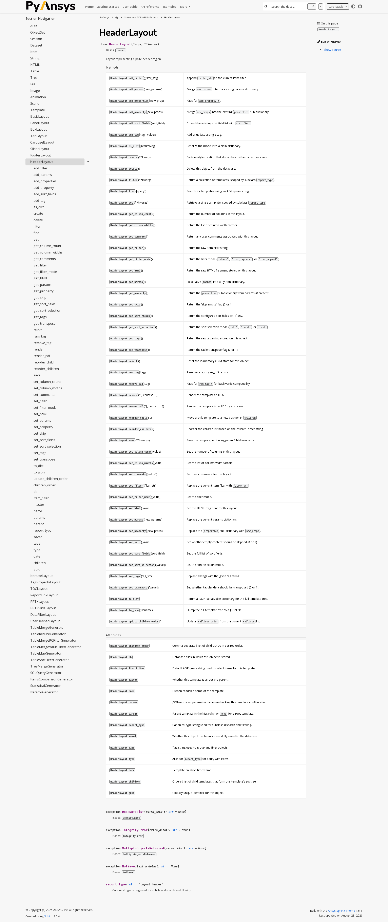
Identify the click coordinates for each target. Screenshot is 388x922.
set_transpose (44, 459)
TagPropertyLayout (45, 582)
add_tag (39, 200)
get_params (43, 284)
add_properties (45, 181)
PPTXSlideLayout (43, 608)
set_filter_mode (45, 407)
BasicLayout (39, 116)
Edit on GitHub (330, 41)
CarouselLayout (42, 142)
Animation (38, 97)
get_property (44, 291)
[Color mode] (353, 6)
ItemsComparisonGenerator (51, 679)
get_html (40, 278)
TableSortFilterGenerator (49, 660)
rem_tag (40, 336)
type (37, 550)
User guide (129, 6)
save (37, 375)
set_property (43, 427)
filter (37, 226)
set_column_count (47, 381)
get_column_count (47, 246)
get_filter (40, 265)
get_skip (40, 297)
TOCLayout (38, 588)
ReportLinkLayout (44, 595)
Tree (34, 77)
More (184, 6)
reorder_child (44, 362)
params (39, 517)
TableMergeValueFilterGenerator (55, 647)
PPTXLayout (39, 601)
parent (39, 524)
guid (37, 569)
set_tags (40, 453)
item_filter (41, 498)
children (40, 563)
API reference (150, 6)
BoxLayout (38, 129)
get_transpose (45, 323)
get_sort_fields (45, 304)
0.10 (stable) (337, 6)
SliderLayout (39, 149)
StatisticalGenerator (45, 685)
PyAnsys (104, 17)
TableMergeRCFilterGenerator (53, 640)
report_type (43, 530)
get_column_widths (48, 252)
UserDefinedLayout (45, 621)
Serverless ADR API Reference (141, 17)
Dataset (36, 45)
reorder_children (46, 368)
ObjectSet (37, 32)
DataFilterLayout (43, 614)
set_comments (44, 394)
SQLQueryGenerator (45, 673)
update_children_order (51, 478)
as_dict (39, 207)
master (39, 504)
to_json (39, 472)
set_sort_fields (44, 440)
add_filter (40, 168)
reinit (38, 330)
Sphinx (48, 916)
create (38, 213)
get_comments (45, 259)
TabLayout (38, 136)
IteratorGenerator (44, 692)
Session (36, 39)
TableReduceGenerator (48, 634)
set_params (42, 420)
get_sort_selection (47, 310)
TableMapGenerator (46, 653)
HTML (35, 64)
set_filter (40, 401)
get (36, 239)
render (39, 349)
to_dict (38, 466)
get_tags (40, 317)
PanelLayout (39, 123)
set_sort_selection (47, 446)
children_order (45, 485)
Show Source (332, 50)
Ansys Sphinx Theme (341, 910)
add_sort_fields (45, 194)
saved (38, 537)
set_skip (40, 433)
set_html (40, 414)
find (36, 233)
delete (38, 220)
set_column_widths (48, 388)
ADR (33, 26)
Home (89, 6)
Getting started (108, 6)
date (37, 556)
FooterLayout (40, 155)
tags (37, 543)
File (32, 84)
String (35, 58)
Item (33, 52)
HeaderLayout (41, 161)
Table (34, 71)
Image (35, 90)
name (38, 511)
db (35, 491)
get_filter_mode (45, 271)
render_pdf (42, 356)
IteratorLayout (41, 575)
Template (37, 110)
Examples (169, 6)
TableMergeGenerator (47, 627)
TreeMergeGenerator (46, 666)
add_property (44, 187)
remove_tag (43, 343)
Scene (34, 103)
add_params (43, 174)
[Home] (116, 17)
